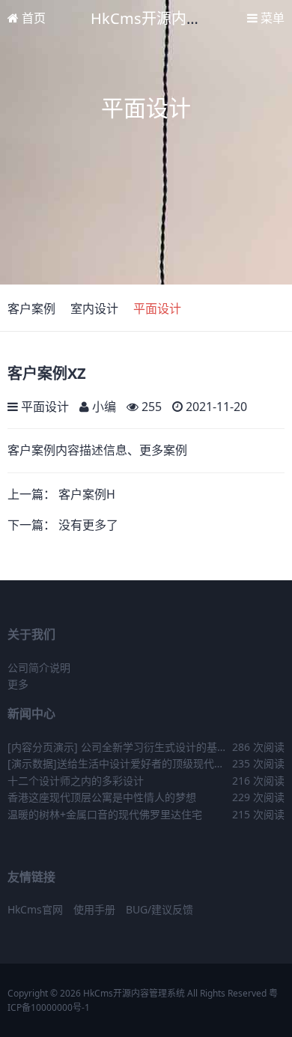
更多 (17, 684)
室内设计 (94, 308)
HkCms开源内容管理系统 (176, 18)
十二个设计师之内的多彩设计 (75, 780)
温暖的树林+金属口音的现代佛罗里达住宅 (104, 814)
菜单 (271, 18)
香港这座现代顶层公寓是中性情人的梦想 (101, 797)
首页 (32, 18)
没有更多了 (88, 525)
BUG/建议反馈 (159, 909)
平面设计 (157, 308)
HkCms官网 (35, 909)
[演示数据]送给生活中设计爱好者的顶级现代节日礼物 (116, 764)
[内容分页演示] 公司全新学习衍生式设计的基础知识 (117, 747)
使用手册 (94, 909)
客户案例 (31, 308)
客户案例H (86, 494)
